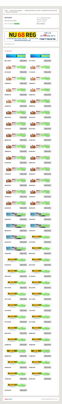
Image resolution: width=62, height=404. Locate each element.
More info (23, 61)
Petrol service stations (16, 10)
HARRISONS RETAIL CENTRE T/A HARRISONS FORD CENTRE (41, 10)
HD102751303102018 (12, 12)
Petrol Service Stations (10, 20)
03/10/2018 (8, 18)
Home (6, 10)
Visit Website (41, 23)
